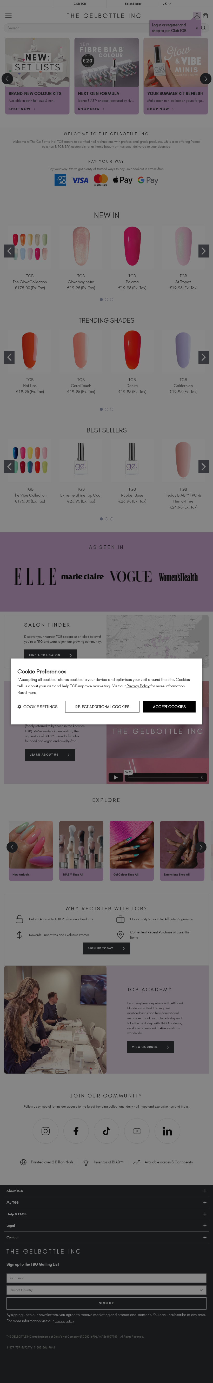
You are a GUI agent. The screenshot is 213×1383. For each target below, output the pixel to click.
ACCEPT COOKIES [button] (169, 706)
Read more (26, 692)
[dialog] (106, 691)
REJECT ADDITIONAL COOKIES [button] (102, 706)
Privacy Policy (138, 685)
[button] (37, 707)
